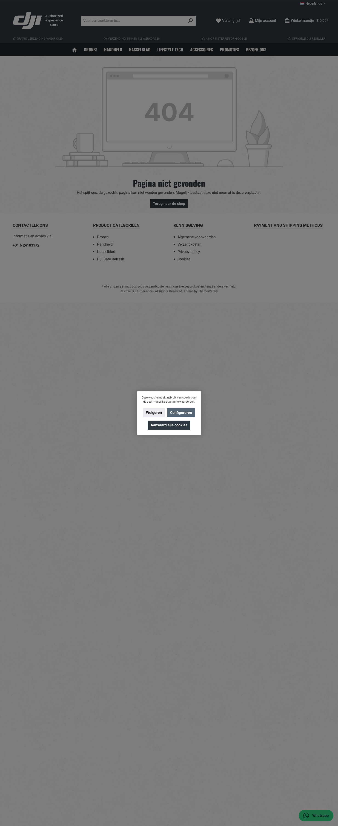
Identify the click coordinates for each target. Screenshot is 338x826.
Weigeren (154, 412)
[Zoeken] (190, 21)
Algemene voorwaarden (197, 237)
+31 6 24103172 (26, 245)
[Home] (74, 49)
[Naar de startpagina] (38, 21)
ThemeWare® (208, 291)
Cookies (184, 259)
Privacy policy (189, 252)
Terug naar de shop (169, 203)
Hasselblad (106, 252)
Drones (103, 237)
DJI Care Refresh (110, 259)
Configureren (181, 412)
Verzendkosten (189, 244)
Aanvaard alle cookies (169, 425)
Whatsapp (320, 815)
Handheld (105, 244)
